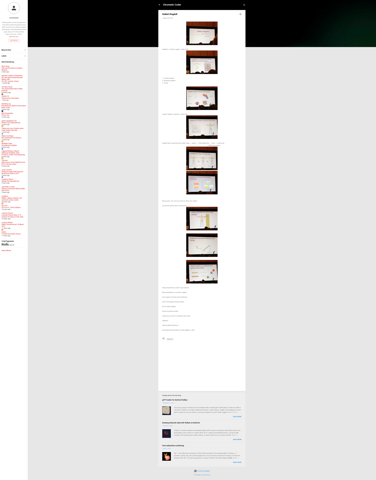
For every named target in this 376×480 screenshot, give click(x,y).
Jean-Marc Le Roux (8, 187)
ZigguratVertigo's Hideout (10, 151)
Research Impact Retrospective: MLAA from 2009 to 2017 (13, 172)
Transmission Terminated (10, 98)
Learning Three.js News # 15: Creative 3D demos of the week (12, 216)
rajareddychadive (206, 474)
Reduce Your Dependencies (11, 123)
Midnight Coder (7, 143)
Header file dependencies (10, 181)
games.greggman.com (9, 121)
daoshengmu (14, 18)
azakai (4, 232)
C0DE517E (5, 96)
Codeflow (5, 196)
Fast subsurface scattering (173, 446)
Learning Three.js (7, 213)
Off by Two (5, 115)
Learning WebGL (7, 222)
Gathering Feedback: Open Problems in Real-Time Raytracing (13, 154)
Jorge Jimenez (7, 170)
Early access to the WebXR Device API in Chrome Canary (13, 163)
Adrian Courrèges (7, 136)
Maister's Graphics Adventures (12, 76)
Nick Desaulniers (7, 113)
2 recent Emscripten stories (11, 234)
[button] (240, 14)
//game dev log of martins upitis (13, 128)
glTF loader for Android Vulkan (174, 400)
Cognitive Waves (7, 179)
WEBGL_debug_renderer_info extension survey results (12, 199)
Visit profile (14, 40)
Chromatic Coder (172, 4)
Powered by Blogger (203, 471)
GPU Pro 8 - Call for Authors (11, 207)
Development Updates (9, 145)
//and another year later (9, 130)
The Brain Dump (7, 87)
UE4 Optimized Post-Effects (11, 138)
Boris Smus (5, 66)
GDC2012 (170, 339)
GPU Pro (4, 206)
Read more (237, 417)
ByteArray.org (6, 104)
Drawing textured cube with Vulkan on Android (181, 423)
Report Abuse (6, 250)
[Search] (244, 5)
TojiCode (5, 160)
